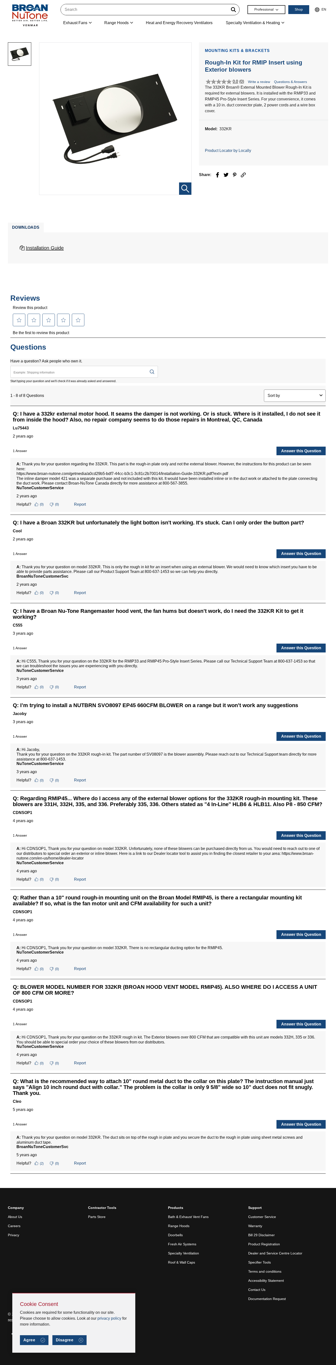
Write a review (259, 82)
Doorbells (175, 1235)
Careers (14, 1226)
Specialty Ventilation (183, 1253)
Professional (264, 9)
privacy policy (109, 1318)
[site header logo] (30, 15)
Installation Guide (45, 248)
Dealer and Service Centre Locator (275, 1253)
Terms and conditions (264, 1271)
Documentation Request (267, 1299)
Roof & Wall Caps (181, 1262)
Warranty (255, 1226)
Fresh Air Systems (182, 1244)
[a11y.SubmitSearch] (233, 9)
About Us (15, 1217)
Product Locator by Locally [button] (228, 150)
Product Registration (264, 1244)
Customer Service (262, 1217)
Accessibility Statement (266, 1281)
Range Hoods (178, 1226)
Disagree (64, 1340)
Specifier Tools (259, 1262)
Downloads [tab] (26, 227)
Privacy (13, 1235)
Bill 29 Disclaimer (261, 1235)
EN (323, 9)
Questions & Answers (290, 82)
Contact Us (256, 1290)
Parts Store (97, 1217)
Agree (29, 1340)
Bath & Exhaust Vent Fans (188, 1217)
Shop (299, 9)
